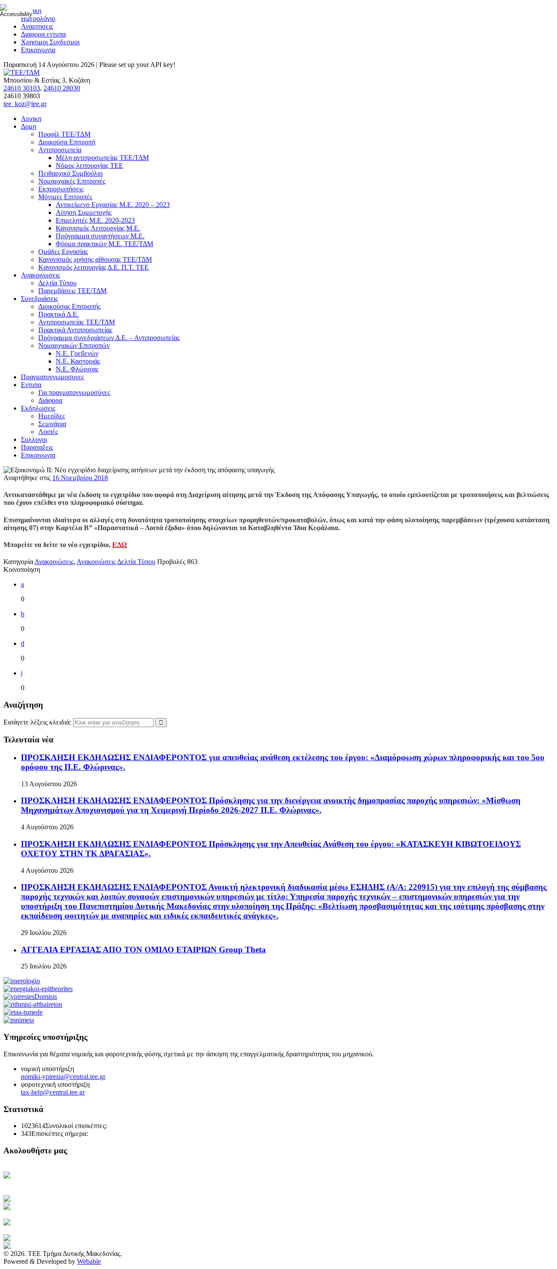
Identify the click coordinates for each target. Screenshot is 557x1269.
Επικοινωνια (38, 49)
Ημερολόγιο (38, 18)
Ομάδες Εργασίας (63, 251)
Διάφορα (50, 400)
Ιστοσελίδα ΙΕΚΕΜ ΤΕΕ (68, 1238)
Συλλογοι (34, 439)
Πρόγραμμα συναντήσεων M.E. (100, 236)
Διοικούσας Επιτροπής (69, 306)
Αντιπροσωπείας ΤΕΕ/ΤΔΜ (76, 322)
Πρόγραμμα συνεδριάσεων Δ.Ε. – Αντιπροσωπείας (109, 337)
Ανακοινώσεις (54, 561)
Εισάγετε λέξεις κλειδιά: (38, 722)
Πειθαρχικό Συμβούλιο (70, 173)
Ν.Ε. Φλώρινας (77, 369)
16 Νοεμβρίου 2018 (80, 477)
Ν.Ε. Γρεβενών (77, 353)
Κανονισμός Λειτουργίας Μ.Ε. (98, 228)
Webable (89, 1261)
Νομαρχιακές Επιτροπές (71, 181)
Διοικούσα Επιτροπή (66, 142)
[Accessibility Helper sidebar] (10, 10)
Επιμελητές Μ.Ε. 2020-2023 (95, 220)
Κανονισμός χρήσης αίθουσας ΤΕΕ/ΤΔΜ (95, 259)
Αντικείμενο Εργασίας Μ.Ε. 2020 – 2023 (113, 204)
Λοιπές (48, 431)
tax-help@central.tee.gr (53, 1092)
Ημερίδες (51, 416)
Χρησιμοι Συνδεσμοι (50, 42)
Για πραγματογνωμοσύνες (74, 392)
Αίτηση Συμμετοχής (83, 212)
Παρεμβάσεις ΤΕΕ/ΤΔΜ (72, 290)
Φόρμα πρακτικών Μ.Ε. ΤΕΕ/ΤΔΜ (104, 243)
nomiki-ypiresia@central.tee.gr (63, 1076)
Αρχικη (31, 118)
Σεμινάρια (52, 423)
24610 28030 (62, 88)
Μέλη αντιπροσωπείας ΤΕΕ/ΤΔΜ (102, 157)
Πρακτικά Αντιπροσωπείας (75, 330)
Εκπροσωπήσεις (61, 189)
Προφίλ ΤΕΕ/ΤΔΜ (64, 134)
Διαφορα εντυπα (43, 34)
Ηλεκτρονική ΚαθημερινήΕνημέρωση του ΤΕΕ (47, 1179)
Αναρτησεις (37, 26)
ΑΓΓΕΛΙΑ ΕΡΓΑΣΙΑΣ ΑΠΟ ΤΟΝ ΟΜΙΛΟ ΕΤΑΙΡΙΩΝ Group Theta (143, 949)
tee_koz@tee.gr (25, 103)
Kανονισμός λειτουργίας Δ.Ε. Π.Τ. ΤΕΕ (93, 267)
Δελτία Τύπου (57, 283)
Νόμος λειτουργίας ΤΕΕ (89, 165)
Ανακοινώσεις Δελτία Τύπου (116, 561)
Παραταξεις (37, 447)
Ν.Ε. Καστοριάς (78, 361)
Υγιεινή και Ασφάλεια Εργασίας (67, 1222)
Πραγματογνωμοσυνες (52, 377)
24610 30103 (21, 88)
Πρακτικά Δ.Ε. (58, 314)
